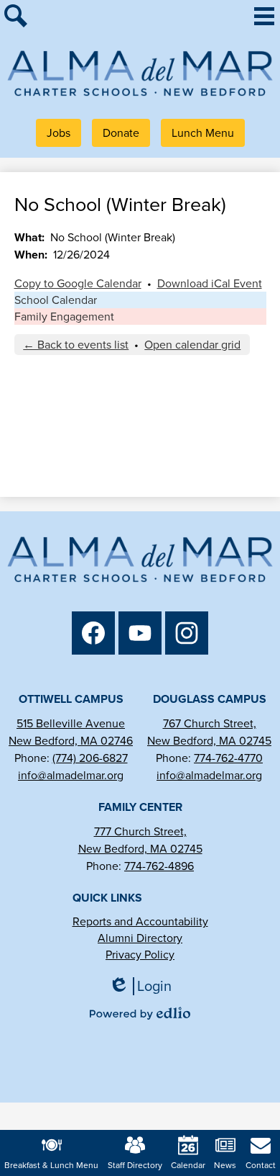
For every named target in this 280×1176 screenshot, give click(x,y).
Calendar (188, 1165)
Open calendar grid (192, 344)
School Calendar (55, 300)
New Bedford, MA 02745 (209, 740)
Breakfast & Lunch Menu (51, 1165)
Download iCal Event (209, 283)
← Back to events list (76, 344)
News (225, 1165)
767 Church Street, (209, 723)
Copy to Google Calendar (77, 283)
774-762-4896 (159, 866)
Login (145, 986)
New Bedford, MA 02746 (71, 740)
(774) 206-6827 (90, 758)
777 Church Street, (140, 831)
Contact (261, 1165)
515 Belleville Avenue (71, 723)
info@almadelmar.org (70, 775)
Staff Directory (135, 1165)
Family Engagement (64, 316)
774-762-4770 (228, 758)
